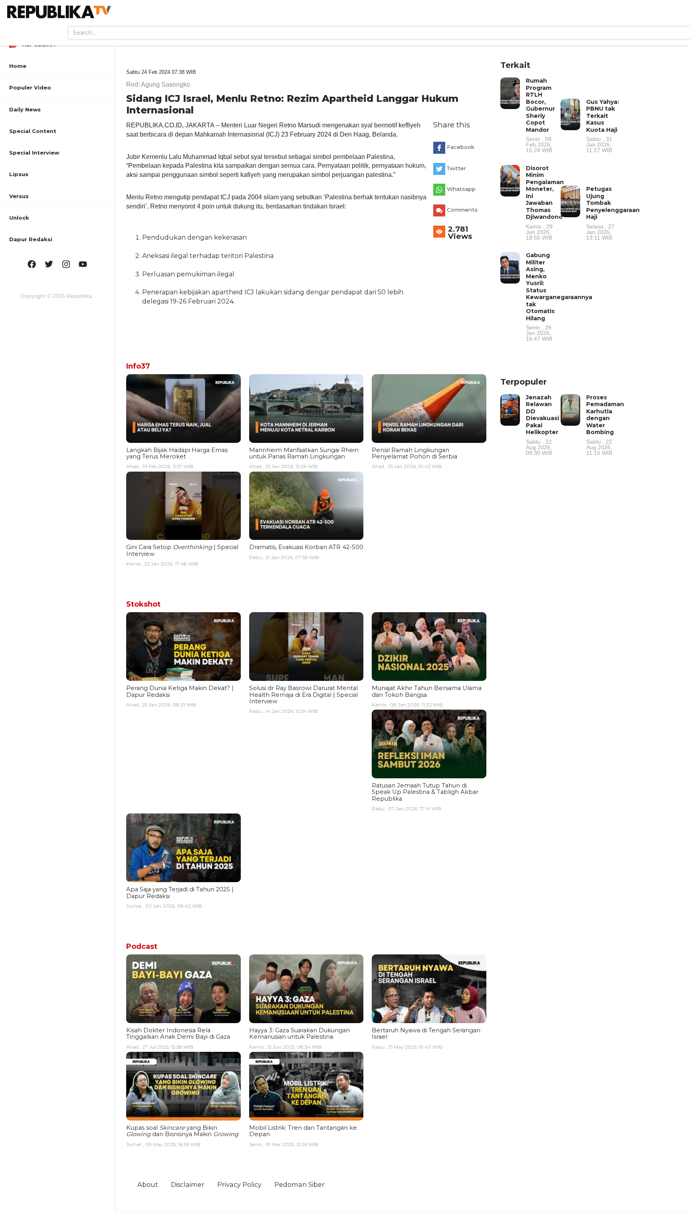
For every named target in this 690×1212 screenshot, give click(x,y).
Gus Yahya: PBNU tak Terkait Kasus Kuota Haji (602, 125)
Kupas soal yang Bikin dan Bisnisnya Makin (182, 1131)
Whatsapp (461, 189)
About (147, 1184)
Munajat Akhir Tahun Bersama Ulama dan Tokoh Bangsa (427, 691)
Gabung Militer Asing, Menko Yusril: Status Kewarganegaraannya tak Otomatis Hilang (559, 296)
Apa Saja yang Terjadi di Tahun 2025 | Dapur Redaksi (180, 892)
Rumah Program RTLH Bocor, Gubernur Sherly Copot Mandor (540, 115)
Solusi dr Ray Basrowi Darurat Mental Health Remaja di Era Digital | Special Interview (303, 694)
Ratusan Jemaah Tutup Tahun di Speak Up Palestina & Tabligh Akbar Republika (425, 792)
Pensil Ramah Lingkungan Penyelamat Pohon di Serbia (414, 453)
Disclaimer (187, 1184)
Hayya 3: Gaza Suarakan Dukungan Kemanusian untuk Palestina (299, 1033)
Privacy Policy (239, 1184)
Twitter (456, 168)
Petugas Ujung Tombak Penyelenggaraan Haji (613, 212)
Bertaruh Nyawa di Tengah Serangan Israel (426, 1033)
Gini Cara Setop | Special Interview (182, 550)
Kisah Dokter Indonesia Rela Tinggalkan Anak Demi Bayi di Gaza (178, 1033)
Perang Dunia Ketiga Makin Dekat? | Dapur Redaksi (180, 691)
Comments (462, 209)
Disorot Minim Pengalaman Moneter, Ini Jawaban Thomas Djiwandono (545, 202)
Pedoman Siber (299, 1184)
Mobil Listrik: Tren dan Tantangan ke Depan (303, 1131)
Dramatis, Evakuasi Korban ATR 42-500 (306, 547)
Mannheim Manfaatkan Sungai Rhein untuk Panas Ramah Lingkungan (304, 453)
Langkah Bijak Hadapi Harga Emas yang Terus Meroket (177, 453)
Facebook (460, 147)
